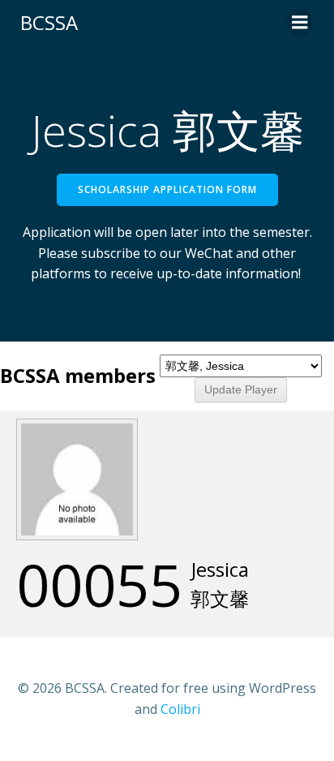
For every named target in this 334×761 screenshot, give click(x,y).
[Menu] (300, 23)
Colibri (180, 709)
